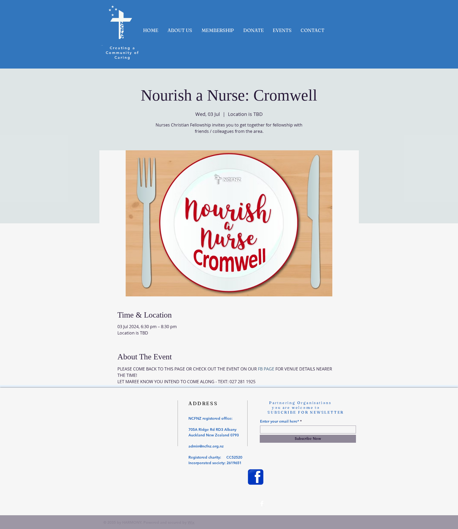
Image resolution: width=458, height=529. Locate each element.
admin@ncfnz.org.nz (206, 446)
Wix (191, 522)
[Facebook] (262, 503)
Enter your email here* (279, 421)
